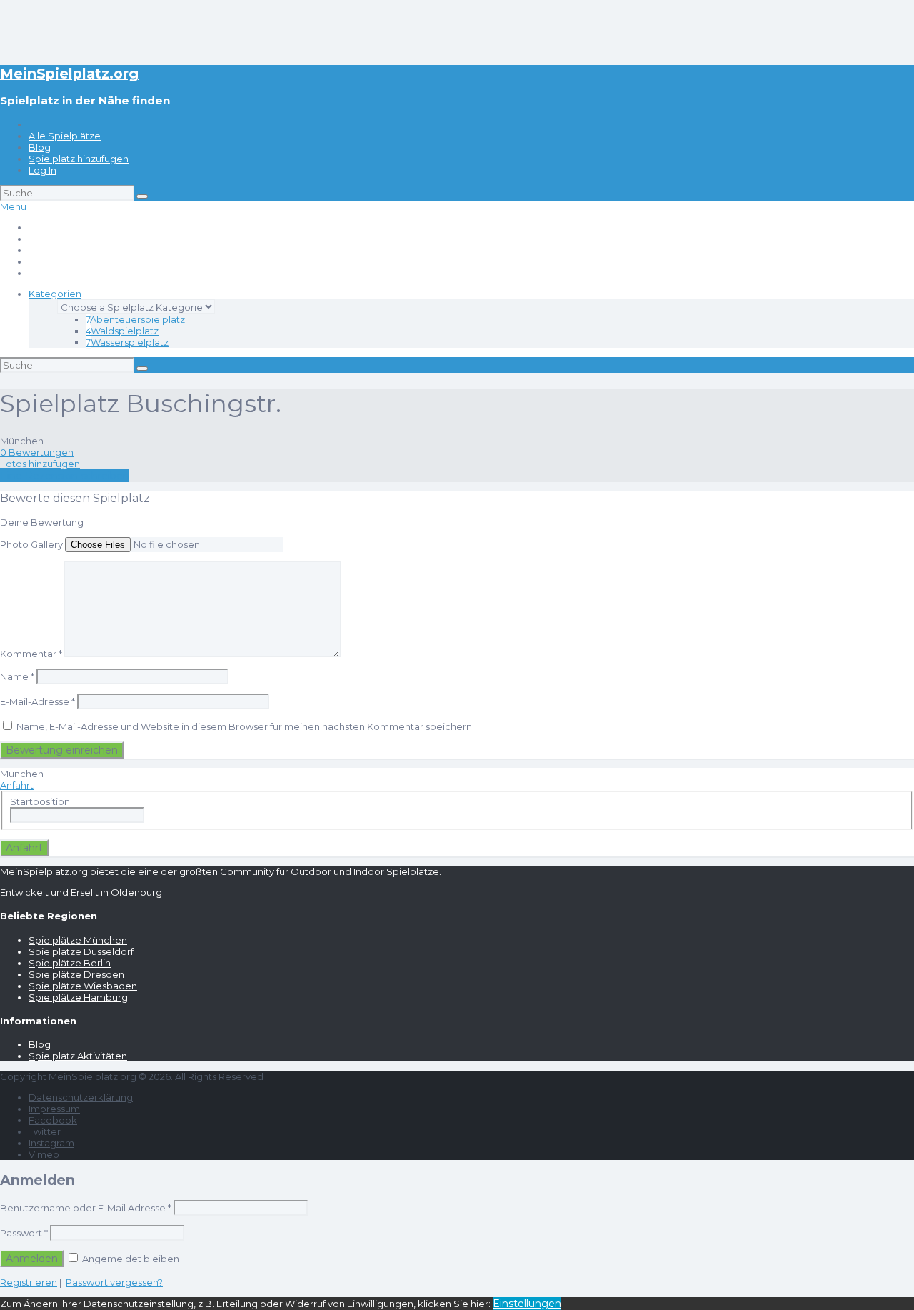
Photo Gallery (31, 544)
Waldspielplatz (122, 330)
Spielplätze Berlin (70, 963)
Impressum (54, 1108)
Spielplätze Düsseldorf (81, 951)
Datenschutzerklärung (81, 1097)
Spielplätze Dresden (76, 974)
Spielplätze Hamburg (78, 997)
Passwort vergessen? (114, 1282)
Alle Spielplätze (65, 135)
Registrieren (28, 1282)
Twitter (45, 1131)
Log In (42, 170)
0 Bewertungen (37, 452)
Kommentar (31, 653)
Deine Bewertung (42, 522)
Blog (40, 147)
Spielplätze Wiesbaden (83, 985)
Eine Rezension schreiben (64, 475)
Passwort (24, 1233)
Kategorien (55, 293)
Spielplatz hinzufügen (79, 158)
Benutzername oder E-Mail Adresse (85, 1208)
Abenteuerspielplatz (135, 319)
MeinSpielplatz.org (69, 73)
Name (17, 676)
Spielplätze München (78, 940)
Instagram (51, 1143)
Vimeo (44, 1154)
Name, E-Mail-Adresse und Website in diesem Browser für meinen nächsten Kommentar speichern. (245, 726)
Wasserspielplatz (127, 342)
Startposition (40, 801)
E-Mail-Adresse (37, 701)
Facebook (53, 1120)
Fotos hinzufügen (40, 463)
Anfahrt (17, 785)
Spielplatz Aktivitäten (78, 1055)
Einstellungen (527, 1303)
